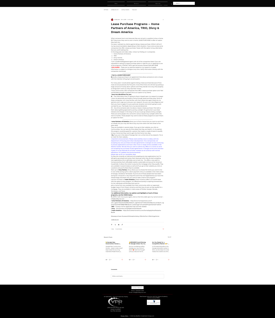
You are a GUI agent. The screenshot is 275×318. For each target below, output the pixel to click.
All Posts (106, 9)
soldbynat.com (115, 9)
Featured (134, 9)
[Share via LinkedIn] (118, 224)
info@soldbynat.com (139, 292)
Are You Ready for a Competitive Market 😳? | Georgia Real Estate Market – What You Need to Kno (160, 242)
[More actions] (163, 19)
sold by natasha (125, 9)
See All (169, 237)
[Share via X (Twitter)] (115, 224)
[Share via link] (122, 224)
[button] (171, 3)
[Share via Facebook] (111, 224)
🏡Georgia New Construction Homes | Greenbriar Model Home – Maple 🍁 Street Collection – (114, 242)
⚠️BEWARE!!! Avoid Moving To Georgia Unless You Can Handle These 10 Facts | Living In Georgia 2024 (137, 242)
